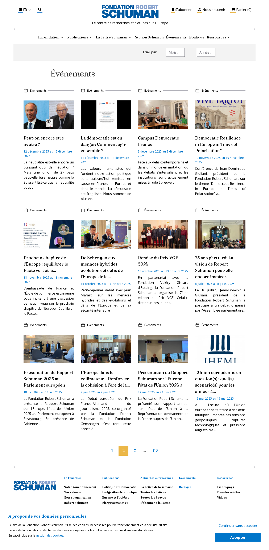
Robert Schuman (76, 503)
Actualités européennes (156, 477)
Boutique (196, 37)
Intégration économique (119, 492)
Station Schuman (149, 37)
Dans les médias (228, 492)
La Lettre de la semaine (156, 487)
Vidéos (222, 497)
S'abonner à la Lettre (155, 503)
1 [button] (112, 450)
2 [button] (123, 450)
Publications (110, 477)
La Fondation (73, 477)
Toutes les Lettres (153, 492)
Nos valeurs (72, 492)
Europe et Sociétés (115, 497)
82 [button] (155, 450)
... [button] (144, 451)
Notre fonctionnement (80, 487)
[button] (104, 449)
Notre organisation (77, 497)
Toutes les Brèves (153, 497)
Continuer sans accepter (238, 525)
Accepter (237, 537)
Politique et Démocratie (119, 487)
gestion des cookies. (50, 535)
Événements (176, 37)
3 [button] (135, 450)
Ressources (216, 37)
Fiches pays (225, 487)
